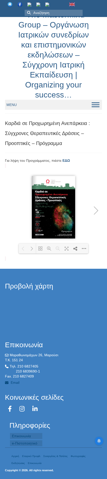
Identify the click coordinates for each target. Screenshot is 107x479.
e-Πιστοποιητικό (24, 443)
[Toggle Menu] (96, 104)
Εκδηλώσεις (18, 463)
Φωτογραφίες (78, 456)
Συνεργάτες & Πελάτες (55, 456)
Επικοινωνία (21, 436)
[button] (11, 105)
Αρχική (15, 456)
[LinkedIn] (35, 409)
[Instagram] (22, 409)
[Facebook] (10, 409)
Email (14, 382)
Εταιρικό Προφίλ (31, 456)
